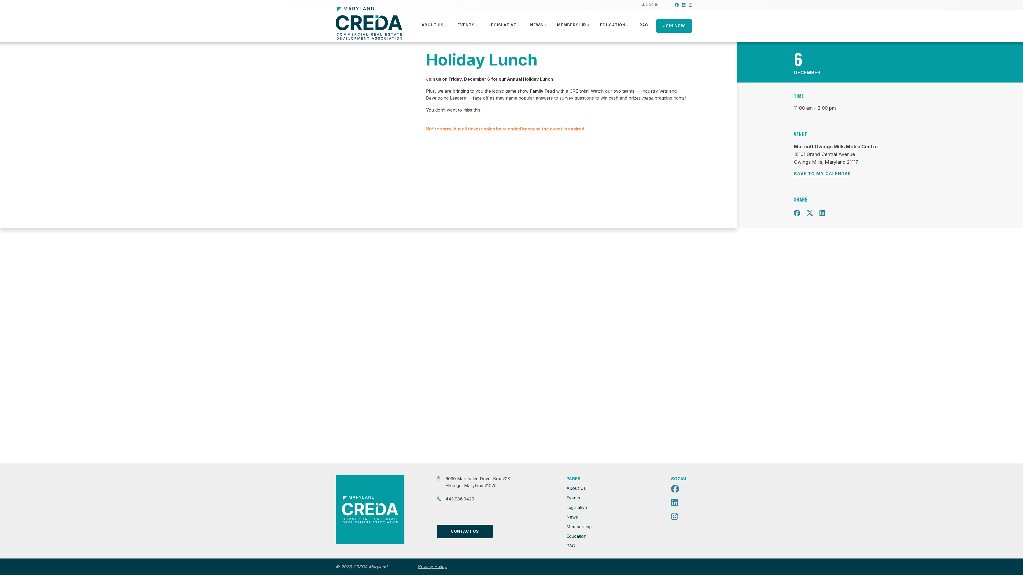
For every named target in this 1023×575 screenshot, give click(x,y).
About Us (432, 25)
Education (613, 25)
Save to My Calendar (822, 173)
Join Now (674, 25)
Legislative (502, 25)
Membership (571, 25)
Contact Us (465, 531)
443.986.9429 (459, 499)
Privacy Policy (432, 566)
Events (466, 25)
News (536, 25)
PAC (643, 25)
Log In (652, 5)
